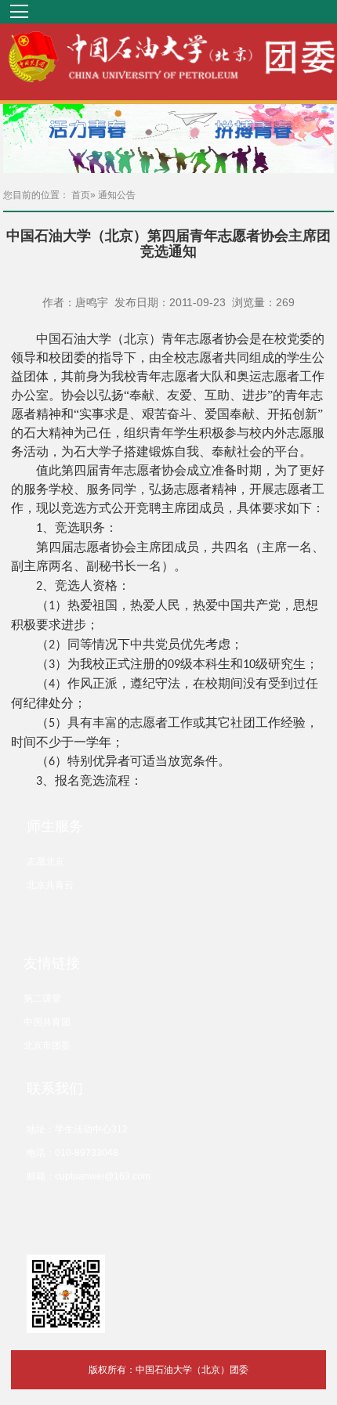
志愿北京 (45, 861)
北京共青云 (50, 884)
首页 (80, 195)
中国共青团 (47, 1022)
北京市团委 (47, 1045)
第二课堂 (42, 998)
